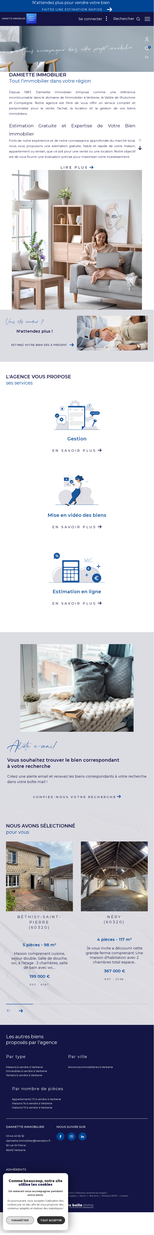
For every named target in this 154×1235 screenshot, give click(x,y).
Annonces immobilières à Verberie (90, 1067)
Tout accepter (51, 1220)
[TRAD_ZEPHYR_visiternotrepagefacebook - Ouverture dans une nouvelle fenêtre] (60, 1136)
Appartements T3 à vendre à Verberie (36, 1099)
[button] (20, 1010)
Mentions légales (68, 1195)
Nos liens (94, 1195)
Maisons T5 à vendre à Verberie (32, 1107)
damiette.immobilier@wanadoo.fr (28, 1140)
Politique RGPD (109, 1195)
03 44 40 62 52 (15, 1135)
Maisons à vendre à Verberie (24, 1067)
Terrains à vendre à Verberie (24, 1075)
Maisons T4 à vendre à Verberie (32, 1103)
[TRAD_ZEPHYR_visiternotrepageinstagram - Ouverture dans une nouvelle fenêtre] (71, 1136)
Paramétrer (20, 1220)
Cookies (124, 1196)
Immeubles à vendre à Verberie (26, 1071)
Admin (83, 1195)
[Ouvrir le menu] (147, 19)
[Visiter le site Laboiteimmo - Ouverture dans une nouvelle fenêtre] (76, 1203)
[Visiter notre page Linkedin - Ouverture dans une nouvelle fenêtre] (83, 1136)
